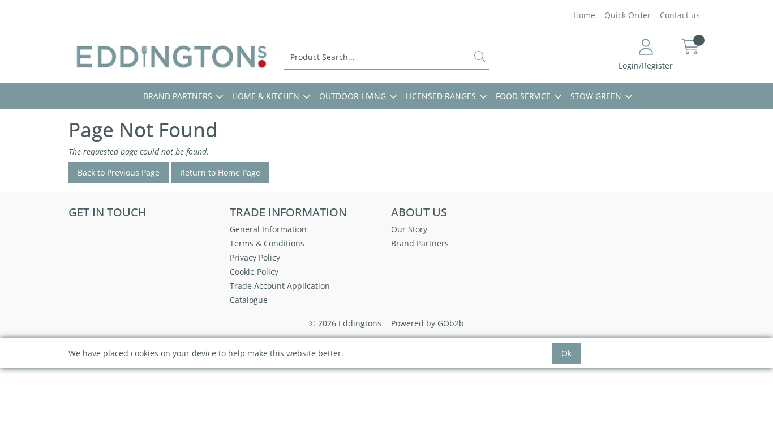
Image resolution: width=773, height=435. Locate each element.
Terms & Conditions (267, 243)
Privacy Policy (255, 257)
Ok (566, 353)
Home (584, 15)
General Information (268, 229)
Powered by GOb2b (427, 323)
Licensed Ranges (441, 96)
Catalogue (249, 300)
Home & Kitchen (265, 96)
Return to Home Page (220, 172)
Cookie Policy (254, 271)
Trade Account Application (280, 285)
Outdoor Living (352, 96)
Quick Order (627, 15)
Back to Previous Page (119, 172)
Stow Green (595, 96)
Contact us (680, 15)
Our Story (409, 229)
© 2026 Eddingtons (345, 323)
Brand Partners (177, 96)
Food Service (523, 96)
